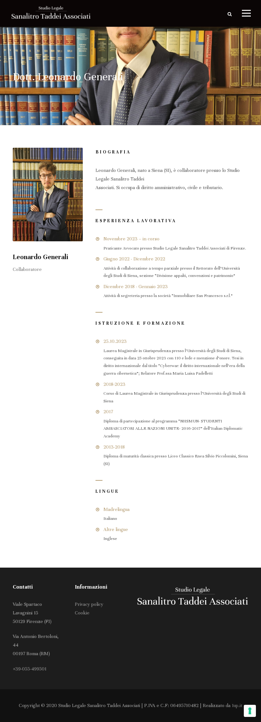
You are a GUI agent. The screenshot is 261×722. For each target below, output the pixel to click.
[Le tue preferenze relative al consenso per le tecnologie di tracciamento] (250, 711)
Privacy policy (89, 604)
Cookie (82, 613)
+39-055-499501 (29, 669)
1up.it (237, 705)
